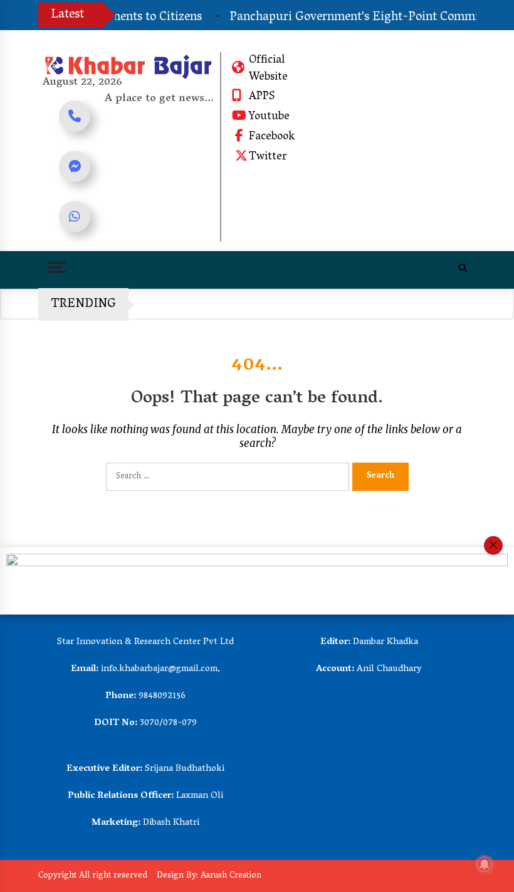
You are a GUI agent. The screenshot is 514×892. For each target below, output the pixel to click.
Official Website (268, 69)
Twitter (268, 157)
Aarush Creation (231, 876)
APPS (262, 97)
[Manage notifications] (485, 864)
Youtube (269, 117)
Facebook (272, 137)
